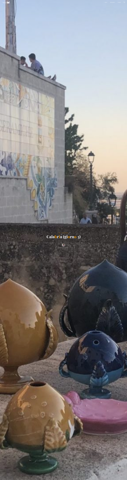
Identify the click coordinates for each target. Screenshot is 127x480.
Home (59, 232)
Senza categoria (65, 232)
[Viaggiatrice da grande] (6, 2)
